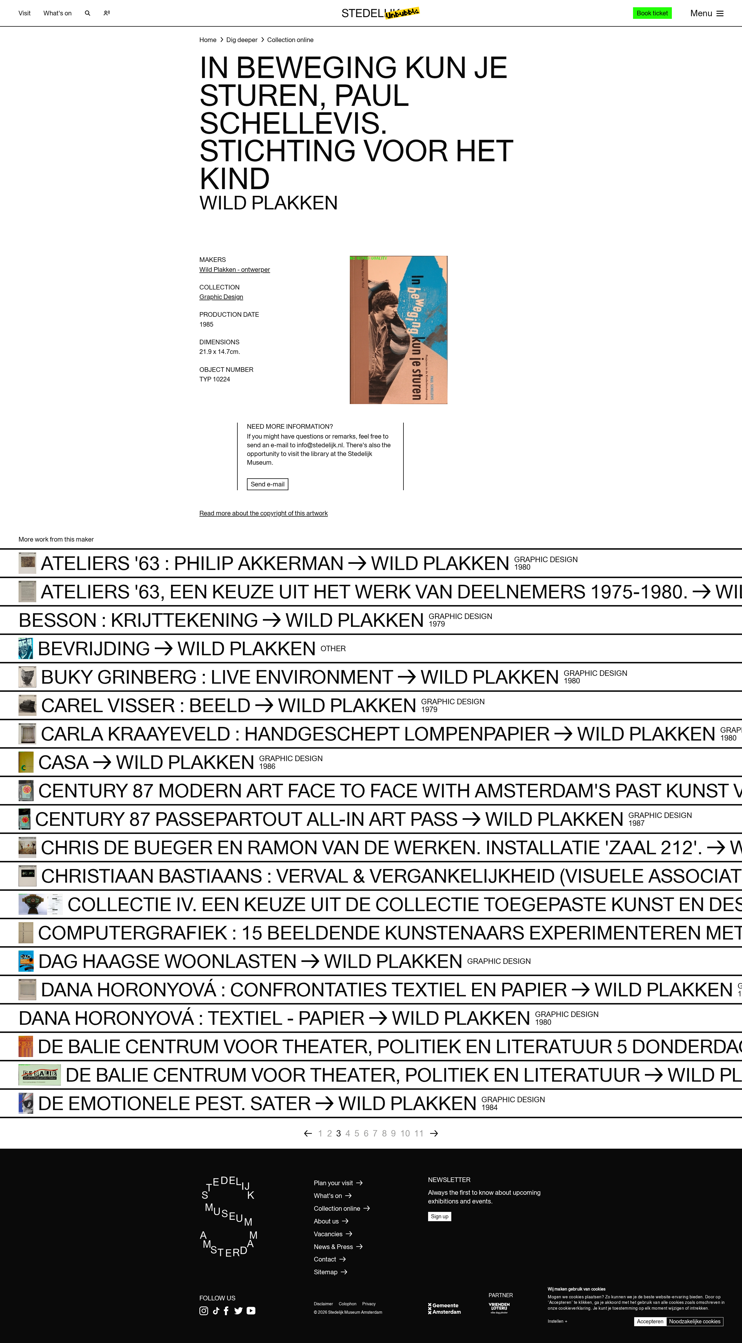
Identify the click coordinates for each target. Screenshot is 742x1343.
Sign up (439, 1216)
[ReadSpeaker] (106, 13)
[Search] (87, 13)
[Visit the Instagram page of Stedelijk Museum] (203, 1310)
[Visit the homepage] (228, 1255)
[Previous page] (308, 1133)
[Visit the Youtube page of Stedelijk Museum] (251, 1310)
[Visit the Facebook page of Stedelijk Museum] (226, 1310)
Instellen (555, 1321)
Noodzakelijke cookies (695, 1321)
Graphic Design (221, 297)
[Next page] (434, 1133)
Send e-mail (268, 484)
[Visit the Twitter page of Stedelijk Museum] (238, 1310)
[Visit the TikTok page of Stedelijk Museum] (216, 1310)
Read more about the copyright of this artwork (263, 513)
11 (419, 1133)
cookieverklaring (575, 1308)
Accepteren (650, 1321)
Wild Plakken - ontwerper (234, 269)
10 (405, 1133)
